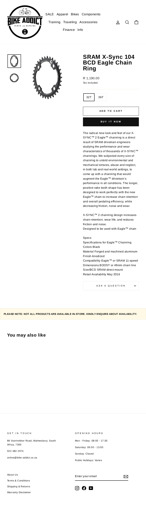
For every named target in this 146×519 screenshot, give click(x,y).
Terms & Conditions (18, 480)
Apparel (62, 14)
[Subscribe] (126, 476)
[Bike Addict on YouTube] (91, 488)
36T (100, 97)
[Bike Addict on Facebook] (84, 488)
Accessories (88, 22)
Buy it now (111, 121)
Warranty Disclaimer (19, 492)
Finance (69, 30)
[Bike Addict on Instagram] (77, 488)
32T (89, 97)
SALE (49, 14)
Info (80, 30)
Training (54, 22)
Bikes (75, 14)
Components (91, 14)
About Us (12, 474)
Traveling (70, 22)
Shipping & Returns (18, 486)
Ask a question (111, 285)
